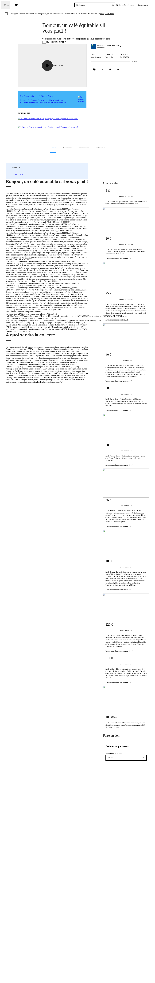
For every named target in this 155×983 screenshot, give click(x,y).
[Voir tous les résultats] (113, 5)
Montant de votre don (113, 754)
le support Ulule (107, 14)
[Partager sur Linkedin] (118, 69)
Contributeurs (100, 148)
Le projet (53, 148)
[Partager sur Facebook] (102, 69)
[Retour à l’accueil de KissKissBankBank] (15, 5)
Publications (67, 148)
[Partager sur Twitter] (110, 69)
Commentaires (83, 148)
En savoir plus (17, 174)
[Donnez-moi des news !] (94, 69)
